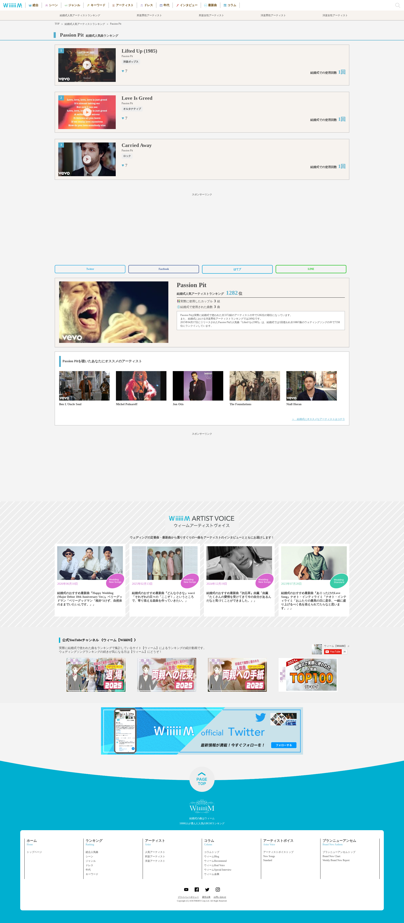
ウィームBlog (211, 856)
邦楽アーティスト (155, 856)
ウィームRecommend (215, 860)
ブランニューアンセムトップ (339, 852)
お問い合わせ (220, 897)
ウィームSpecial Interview (217, 869)
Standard (267, 860)
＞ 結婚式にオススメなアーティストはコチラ (318, 419)
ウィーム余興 (211, 874)
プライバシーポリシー (188, 897)
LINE (311, 269)
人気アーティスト (155, 852)
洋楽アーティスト (155, 860)
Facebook (164, 269)
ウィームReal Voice (214, 865)
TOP (57, 23)
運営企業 (206, 897)
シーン (89, 856)
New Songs (269, 856)
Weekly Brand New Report (336, 860)
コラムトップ (211, 852)
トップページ (34, 852)
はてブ (237, 269)
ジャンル (91, 860)
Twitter (90, 269)
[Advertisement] (202, 228)
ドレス (89, 865)
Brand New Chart (331, 856)
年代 (88, 869)
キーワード (92, 874)
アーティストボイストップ (278, 852)
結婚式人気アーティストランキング (85, 24)
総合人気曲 (92, 852)
